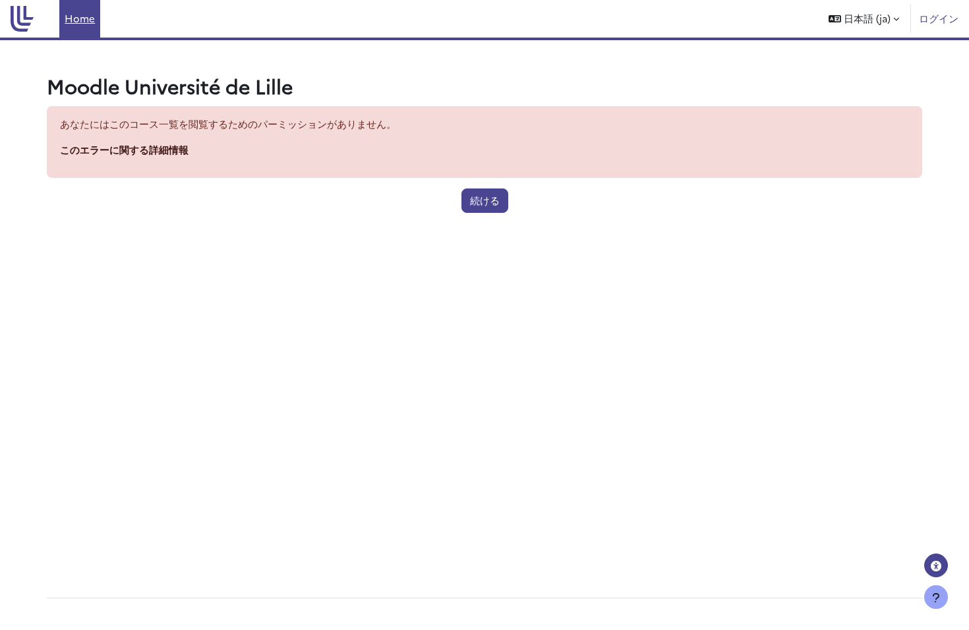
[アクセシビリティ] (936, 565)
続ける (485, 200)
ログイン (938, 18)
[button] (864, 19)
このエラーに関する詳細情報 (124, 149)
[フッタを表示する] (936, 597)
